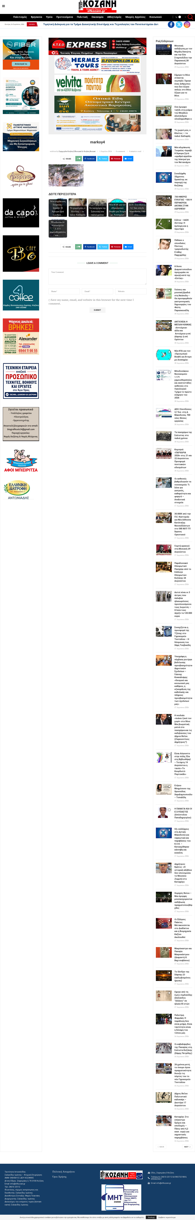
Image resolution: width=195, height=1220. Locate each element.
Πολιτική (82, 16)
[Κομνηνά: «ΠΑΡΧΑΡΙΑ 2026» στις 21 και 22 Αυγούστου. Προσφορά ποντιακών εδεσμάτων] (164, 453)
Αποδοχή (151, 1217)
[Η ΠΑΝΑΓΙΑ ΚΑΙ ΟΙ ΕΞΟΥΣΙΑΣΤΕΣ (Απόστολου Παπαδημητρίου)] (164, 812)
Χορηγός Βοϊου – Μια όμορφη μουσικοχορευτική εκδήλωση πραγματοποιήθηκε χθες (183, 900)
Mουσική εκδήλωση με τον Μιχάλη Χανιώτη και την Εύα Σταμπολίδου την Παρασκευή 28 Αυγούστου (183, 54)
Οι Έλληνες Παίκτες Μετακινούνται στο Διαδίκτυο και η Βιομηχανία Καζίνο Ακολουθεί (182, 928)
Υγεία (49, 16)
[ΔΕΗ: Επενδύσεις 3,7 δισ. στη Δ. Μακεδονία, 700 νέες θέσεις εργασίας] (164, 413)
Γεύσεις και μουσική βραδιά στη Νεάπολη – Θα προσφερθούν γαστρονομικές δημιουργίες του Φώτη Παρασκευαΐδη (183, 300)
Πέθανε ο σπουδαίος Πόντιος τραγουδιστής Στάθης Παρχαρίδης (181, 247)
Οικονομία (97, 16)
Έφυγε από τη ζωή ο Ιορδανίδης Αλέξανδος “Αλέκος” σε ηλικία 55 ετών (183, 998)
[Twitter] (179, 24)
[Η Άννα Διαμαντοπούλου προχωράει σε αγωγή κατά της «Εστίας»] (164, 270)
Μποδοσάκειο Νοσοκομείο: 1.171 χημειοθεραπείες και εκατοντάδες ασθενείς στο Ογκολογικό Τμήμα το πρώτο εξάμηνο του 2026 (183, 384)
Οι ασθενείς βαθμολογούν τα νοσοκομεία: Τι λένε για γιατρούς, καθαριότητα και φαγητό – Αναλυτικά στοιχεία (182, 490)
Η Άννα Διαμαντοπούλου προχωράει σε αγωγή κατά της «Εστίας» (183, 272)
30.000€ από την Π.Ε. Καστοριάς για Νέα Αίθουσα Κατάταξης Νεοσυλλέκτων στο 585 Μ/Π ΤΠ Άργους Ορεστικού (182, 524)
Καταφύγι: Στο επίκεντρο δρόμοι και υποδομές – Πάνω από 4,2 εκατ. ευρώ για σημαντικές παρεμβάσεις (181, 1127)
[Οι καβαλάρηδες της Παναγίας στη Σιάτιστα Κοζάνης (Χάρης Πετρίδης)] (164, 1048)
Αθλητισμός (114, 16)
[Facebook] (171, 24)
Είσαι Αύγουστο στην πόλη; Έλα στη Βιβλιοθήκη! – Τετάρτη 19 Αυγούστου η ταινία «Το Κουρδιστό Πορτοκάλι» (182, 764)
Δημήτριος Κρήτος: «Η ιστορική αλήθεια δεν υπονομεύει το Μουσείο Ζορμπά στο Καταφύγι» (183, 873)
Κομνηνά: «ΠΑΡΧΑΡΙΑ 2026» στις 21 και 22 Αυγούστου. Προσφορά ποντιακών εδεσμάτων (183, 458)
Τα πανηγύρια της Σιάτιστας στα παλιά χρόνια (183, 435)
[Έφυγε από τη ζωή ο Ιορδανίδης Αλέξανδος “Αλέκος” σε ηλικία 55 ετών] (164, 995)
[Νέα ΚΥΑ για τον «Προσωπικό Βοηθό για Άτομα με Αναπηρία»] (164, 355)
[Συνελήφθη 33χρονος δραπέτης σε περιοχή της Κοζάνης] (164, 177)
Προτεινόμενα (64, 16)
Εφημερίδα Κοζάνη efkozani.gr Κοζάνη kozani (77, 151)
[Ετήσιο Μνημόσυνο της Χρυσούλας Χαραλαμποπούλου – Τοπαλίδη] (164, 789)
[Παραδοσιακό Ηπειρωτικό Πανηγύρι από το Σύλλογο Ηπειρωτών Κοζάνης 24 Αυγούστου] (164, 567)
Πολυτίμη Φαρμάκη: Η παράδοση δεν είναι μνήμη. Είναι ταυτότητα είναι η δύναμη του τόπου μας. (183, 1024)
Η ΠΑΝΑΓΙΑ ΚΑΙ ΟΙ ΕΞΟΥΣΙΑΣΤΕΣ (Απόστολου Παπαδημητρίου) (183, 813)
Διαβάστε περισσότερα (167, 1217)
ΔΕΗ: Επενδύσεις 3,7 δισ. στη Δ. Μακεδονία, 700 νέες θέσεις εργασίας (183, 415)
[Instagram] (187, 24)
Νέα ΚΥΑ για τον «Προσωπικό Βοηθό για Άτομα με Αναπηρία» (182, 355)
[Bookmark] (169, 47)
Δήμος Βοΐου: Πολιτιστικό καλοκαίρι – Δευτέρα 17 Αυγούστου (181, 1099)
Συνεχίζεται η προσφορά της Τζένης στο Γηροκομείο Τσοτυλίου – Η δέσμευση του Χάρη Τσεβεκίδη (182, 636)
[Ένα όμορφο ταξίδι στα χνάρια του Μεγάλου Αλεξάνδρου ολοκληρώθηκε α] (164, 111)
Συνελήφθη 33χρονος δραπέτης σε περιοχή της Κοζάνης (180, 179)
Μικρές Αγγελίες (135, 16)
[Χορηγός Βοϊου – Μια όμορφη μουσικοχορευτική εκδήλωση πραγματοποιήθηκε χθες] (164, 897)
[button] (39, 24)
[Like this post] (79, 158)
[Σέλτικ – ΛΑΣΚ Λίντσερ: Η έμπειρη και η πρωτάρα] (164, 224)
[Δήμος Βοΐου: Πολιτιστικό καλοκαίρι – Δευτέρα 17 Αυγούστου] (164, 1097)
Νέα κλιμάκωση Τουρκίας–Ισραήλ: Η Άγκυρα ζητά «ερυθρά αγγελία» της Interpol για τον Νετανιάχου (183, 155)
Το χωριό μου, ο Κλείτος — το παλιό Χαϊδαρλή (182, 133)
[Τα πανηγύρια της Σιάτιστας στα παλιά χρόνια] (164, 436)
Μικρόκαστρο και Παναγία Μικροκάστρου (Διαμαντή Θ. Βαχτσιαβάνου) (183, 954)
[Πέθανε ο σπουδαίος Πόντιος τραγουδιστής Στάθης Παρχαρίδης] (164, 244)
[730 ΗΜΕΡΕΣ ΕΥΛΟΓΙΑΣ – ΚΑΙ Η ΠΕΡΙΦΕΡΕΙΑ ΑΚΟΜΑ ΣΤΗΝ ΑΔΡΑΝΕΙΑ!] (164, 200)
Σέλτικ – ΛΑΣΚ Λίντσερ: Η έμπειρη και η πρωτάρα (181, 224)
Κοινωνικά (156, 16)
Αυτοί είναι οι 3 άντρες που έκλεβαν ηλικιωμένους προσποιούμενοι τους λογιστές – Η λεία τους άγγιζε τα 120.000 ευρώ (183, 604)
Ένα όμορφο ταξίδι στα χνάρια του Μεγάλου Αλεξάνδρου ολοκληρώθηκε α (183, 113)
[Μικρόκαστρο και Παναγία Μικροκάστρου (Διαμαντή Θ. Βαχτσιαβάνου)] (164, 952)
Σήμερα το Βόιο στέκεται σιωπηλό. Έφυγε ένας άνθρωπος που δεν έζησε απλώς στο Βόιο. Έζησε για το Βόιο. (182, 85)
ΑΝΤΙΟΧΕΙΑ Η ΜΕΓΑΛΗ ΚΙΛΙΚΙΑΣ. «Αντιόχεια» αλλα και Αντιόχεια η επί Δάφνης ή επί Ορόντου (183, 330)
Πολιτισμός (20, 16)
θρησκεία (36, 16)
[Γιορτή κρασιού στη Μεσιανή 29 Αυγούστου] (164, 549)
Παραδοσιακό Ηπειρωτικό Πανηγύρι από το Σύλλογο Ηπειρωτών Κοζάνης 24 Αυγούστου (182, 572)
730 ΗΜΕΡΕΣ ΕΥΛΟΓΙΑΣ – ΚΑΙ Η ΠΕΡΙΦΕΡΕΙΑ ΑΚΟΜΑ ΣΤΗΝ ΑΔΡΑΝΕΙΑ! (183, 203)
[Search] (189, 17)
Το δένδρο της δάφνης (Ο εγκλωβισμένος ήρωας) (182, 976)
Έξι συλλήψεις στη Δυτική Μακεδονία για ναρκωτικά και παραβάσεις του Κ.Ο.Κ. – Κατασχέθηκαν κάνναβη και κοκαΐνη (182, 841)
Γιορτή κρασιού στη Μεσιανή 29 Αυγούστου (182, 549)
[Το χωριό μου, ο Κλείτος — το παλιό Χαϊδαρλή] (164, 134)
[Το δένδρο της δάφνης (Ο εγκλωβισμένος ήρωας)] (164, 975)
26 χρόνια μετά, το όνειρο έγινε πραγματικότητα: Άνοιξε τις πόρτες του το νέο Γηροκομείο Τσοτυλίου (183, 1073)
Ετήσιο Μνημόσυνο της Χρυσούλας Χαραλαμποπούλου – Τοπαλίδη (183, 791)
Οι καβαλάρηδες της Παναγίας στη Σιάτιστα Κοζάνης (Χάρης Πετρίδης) (183, 1048)
